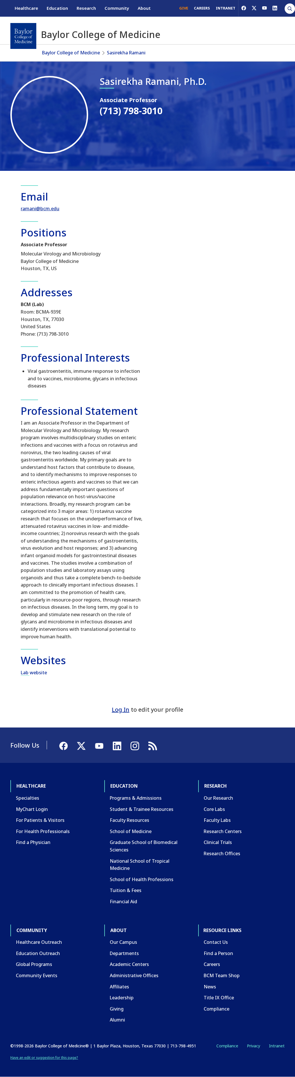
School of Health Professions (141, 879)
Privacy (253, 1046)
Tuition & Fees (125, 890)
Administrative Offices (134, 975)
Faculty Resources (129, 820)
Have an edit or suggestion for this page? (44, 1057)
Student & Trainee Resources (141, 809)
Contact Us (216, 942)
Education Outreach (38, 953)
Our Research (218, 798)
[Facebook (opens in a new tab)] (243, 8)
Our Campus (123, 942)
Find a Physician (33, 842)
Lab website (34, 672)
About (144, 8)
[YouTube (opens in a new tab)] (264, 8)
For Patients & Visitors (40, 820)
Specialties (27, 798)
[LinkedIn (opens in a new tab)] (275, 8)
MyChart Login (32, 809)
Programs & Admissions (136, 798)
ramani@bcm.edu (40, 208)
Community (117, 8)
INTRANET (225, 8)
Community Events (36, 975)
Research (86, 8)
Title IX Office (219, 997)
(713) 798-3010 (131, 110)
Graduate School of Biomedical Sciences (143, 846)
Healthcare (26, 8)
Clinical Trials (218, 842)
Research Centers (223, 831)
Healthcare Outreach (39, 942)
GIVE (183, 8)
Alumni (117, 1020)
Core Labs (214, 809)
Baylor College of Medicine (71, 52)
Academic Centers (129, 964)
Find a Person (218, 953)
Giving (117, 1009)
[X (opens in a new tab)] (254, 8)
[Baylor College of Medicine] (23, 36)
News (210, 987)
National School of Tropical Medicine (139, 865)
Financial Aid (123, 901)
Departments (124, 953)
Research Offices (222, 853)
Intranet (277, 1046)
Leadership (122, 997)
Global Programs (34, 964)
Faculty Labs (217, 820)
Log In (120, 709)
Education (57, 8)
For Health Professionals (43, 831)
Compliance (216, 1009)
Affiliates (119, 987)
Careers (212, 964)
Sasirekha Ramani (126, 52)
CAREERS (202, 8)
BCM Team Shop (222, 975)
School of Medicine (131, 831)
